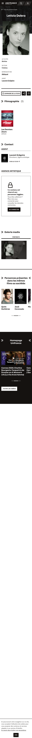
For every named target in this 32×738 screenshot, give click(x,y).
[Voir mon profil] (27, 3)
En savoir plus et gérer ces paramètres (13, 730)
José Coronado (19, 308)
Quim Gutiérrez (5, 308)
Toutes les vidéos (9, 389)
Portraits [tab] (16, 237)
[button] (24, 244)
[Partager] (24, 93)
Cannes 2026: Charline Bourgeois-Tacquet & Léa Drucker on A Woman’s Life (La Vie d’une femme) (12, 371)
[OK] (16, 735)
